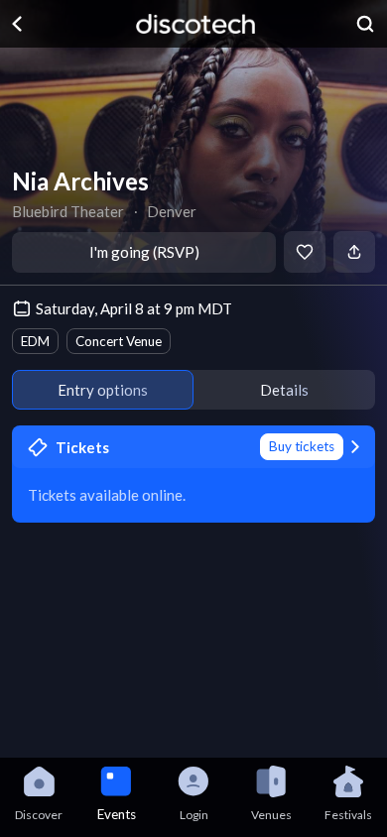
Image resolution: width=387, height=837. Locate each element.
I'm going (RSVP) (144, 252)
